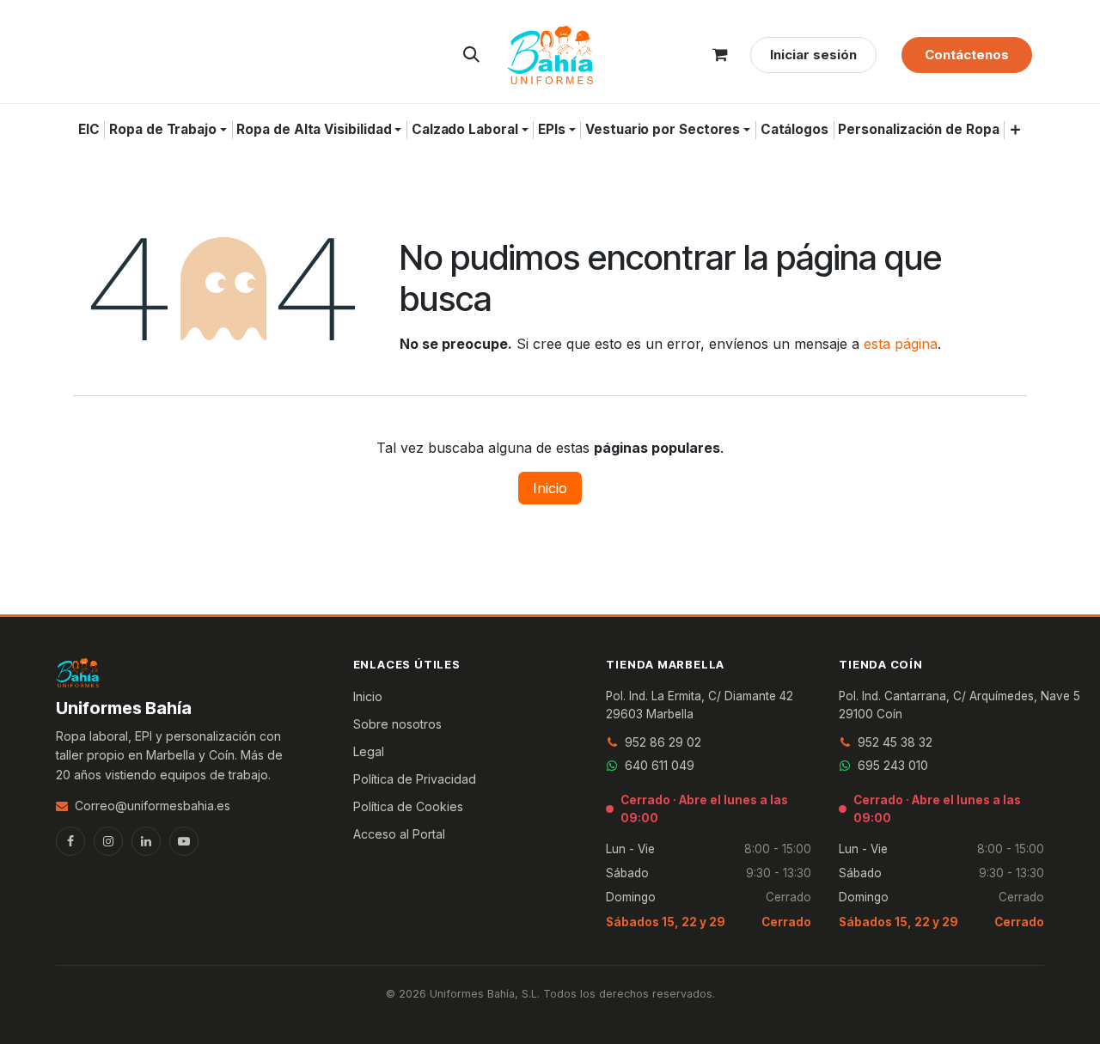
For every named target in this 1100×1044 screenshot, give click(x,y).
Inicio (550, 488)
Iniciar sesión (813, 54)
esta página (901, 343)
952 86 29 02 (663, 742)
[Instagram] (108, 841)
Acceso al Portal (399, 834)
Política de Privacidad (414, 779)
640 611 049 (659, 765)
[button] (472, 55)
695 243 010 (893, 765)
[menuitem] (88, 129)
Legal (368, 751)
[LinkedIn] (146, 841)
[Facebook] (70, 841)
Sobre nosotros (397, 724)
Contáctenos (967, 54)
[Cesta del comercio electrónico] (720, 55)
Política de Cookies (408, 806)
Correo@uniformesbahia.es (152, 805)
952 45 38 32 (895, 742)
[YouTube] (184, 841)
